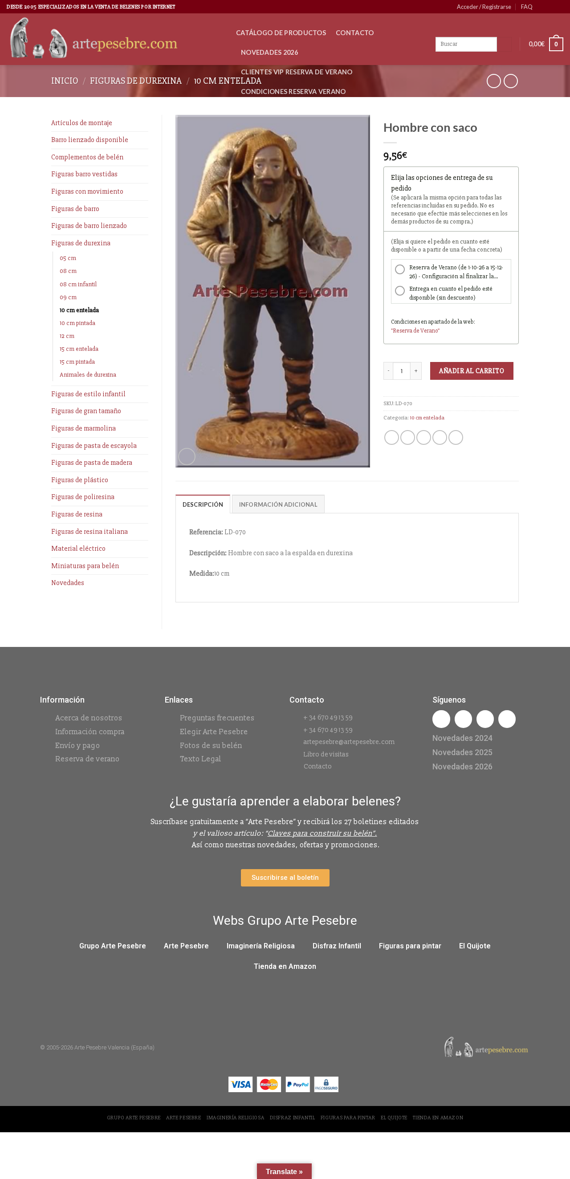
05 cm (68, 258)
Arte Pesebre (186, 946)
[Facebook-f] (441, 719)
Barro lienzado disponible (89, 139)
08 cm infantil (78, 284)
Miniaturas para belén (85, 565)
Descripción (203, 504)
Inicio (64, 80)
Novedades (67, 582)
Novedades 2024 (462, 738)
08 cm (68, 271)
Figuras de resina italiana (89, 531)
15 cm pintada (77, 362)
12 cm (67, 336)
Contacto (355, 33)
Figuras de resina (76, 514)
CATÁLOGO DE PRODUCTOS (281, 33)
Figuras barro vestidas (84, 174)
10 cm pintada (77, 323)
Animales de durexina (88, 374)
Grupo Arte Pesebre (112, 946)
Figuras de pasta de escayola (94, 445)
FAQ (527, 6)
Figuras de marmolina (83, 428)
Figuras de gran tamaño (86, 411)
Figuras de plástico (79, 480)
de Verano (425, 330)
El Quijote (475, 946)
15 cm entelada (79, 349)
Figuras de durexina (136, 80)
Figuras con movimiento (87, 191)
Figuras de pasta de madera (91, 462)
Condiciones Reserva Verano (293, 91)
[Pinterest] (507, 719)
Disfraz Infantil (337, 946)
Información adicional (278, 504)
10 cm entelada (227, 80)
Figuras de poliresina (82, 496)
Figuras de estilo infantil (88, 394)
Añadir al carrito (471, 370)
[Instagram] (463, 719)
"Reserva (402, 330)
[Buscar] (504, 44)
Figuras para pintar (410, 946)
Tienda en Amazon (285, 966)
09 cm (68, 297)
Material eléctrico (78, 548)
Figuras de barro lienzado (89, 225)
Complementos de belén (87, 157)
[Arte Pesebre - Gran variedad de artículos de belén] (115, 39)
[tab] (203, 504)
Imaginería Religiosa (261, 946)
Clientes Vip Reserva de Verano (297, 72)
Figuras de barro (75, 208)
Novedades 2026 (269, 52)
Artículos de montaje (81, 122)
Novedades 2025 (462, 752)
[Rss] (485, 719)
